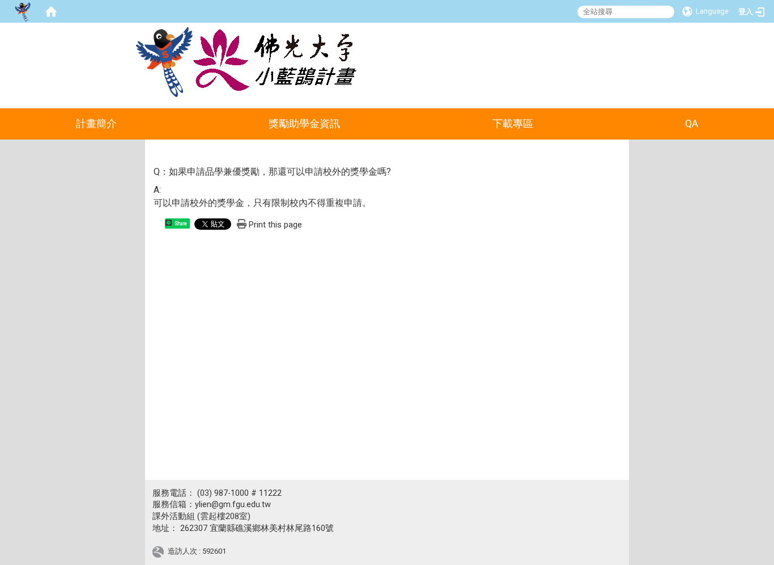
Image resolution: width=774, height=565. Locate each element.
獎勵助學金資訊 (304, 123)
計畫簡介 (96, 123)
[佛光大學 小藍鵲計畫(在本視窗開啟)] (164, 62)
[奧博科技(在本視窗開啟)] (160, 551)
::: (633, 36)
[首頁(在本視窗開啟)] (51, 11)
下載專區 (512, 123)
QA (691, 123)
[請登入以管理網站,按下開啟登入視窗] (22, 11)
